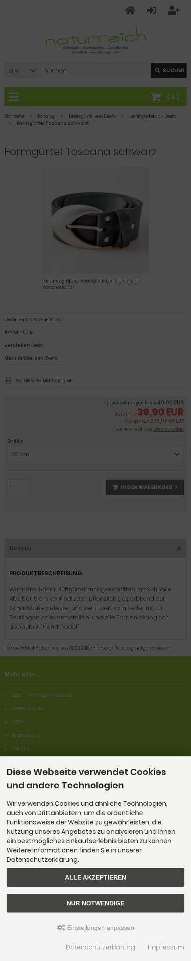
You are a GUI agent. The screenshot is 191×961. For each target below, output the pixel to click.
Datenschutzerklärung (100, 947)
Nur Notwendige (95, 903)
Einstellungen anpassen (99, 927)
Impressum (166, 947)
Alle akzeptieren (95, 877)
